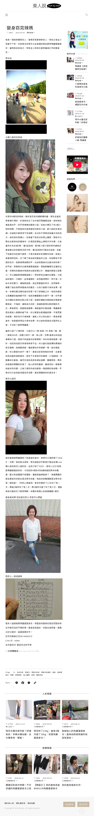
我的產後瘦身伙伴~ (72, 784)
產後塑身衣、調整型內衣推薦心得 (81, 104)
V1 (14, 672)
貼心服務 (26, 675)
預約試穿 (83, 804)
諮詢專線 (69, 804)
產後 (54, 672)
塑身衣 (27, 672)
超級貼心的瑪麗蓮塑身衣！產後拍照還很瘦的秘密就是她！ (75, 734)
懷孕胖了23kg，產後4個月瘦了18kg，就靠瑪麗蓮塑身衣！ (46, 734)
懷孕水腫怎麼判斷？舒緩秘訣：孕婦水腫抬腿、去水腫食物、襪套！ (18, 734)
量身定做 (39, 675)
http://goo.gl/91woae (27, 651)
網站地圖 (31, 803)
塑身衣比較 (36, 672)
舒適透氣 (18, 675)
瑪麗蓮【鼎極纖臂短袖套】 (81, 67)
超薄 (33, 675)
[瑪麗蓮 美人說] (47, 5)
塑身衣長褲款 (46, 672)
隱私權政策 (20, 803)
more (70, 148)
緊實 (12, 675)
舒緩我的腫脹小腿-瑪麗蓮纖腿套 (81, 140)
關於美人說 (9, 803)
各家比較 (20, 672)
